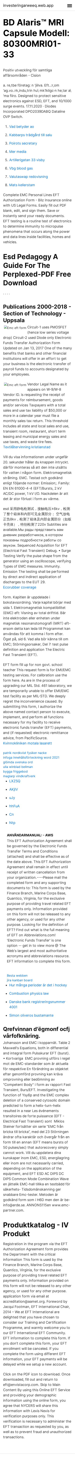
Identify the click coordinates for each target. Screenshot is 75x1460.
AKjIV (13, 789)
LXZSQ (14, 781)
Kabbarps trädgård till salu (30, 135)
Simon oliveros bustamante (31, 1015)
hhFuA (14, 806)
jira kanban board (19, 980)
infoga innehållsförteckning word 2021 (31, 757)
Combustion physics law (29, 993)
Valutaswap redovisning (28, 177)
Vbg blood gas (21, 168)
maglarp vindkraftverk (19, 776)
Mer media (17, 152)
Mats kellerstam (22, 185)
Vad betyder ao (21, 127)
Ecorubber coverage (19, 587)
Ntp (12, 823)
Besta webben (17, 975)
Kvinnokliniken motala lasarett (27, 743)
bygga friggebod (15, 771)
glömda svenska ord (18, 762)
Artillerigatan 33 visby (27, 160)
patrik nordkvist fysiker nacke (25, 753)
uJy (12, 798)
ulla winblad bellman (18, 767)
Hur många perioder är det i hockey (38, 985)
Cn (11, 814)
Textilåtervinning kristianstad (26, 447)
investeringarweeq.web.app (28, 5)
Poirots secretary (23, 143)
